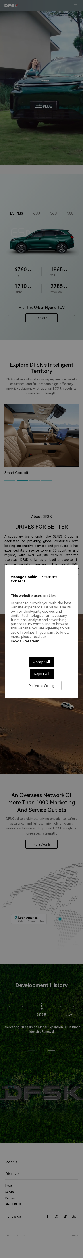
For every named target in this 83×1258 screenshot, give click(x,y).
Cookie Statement (25, 641)
